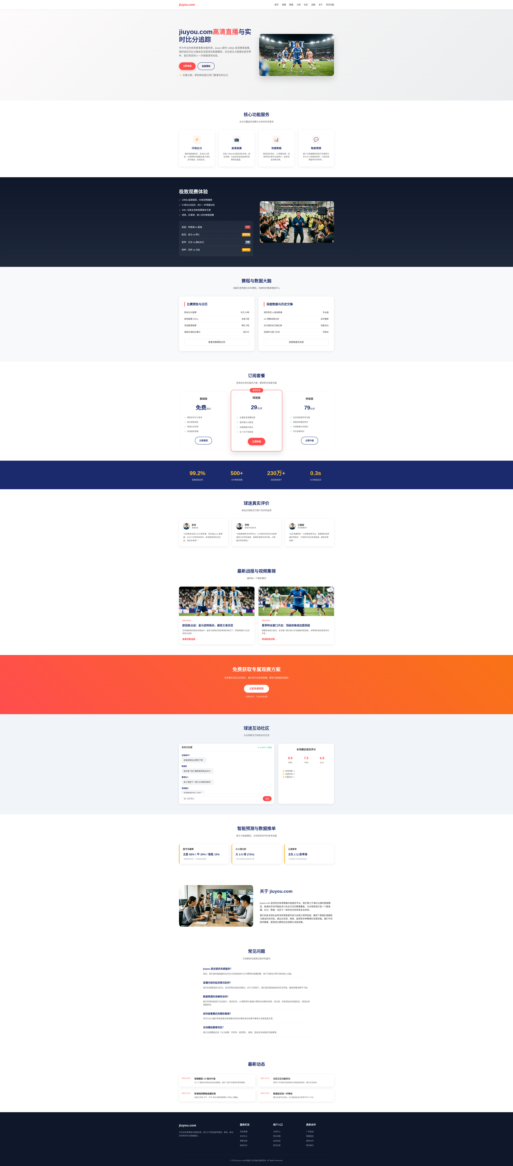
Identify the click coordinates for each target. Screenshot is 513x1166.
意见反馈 (277, 1145)
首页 (277, 4)
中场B (306, 763)
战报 (313, 4)
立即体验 (187, 66)
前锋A (290, 763)
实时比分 (243, 1136)
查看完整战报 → (190, 639)
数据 (291, 4)
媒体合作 (310, 1141)
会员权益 (277, 1141)
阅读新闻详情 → (269, 639)
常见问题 (330, 4)
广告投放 (310, 1131)
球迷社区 (243, 1145)
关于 (321, 4)
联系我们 (310, 1145)
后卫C (322, 763)
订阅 (299, 4)
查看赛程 (206, 66)
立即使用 (203, 440)
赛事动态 (243, 1141)
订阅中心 (277, 1131)
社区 (306, 4)
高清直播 (243, 1131)
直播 (284, 4)
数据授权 (310, 1136)
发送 (267, 799)
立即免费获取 (256, 688)
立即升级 (309, 440)
